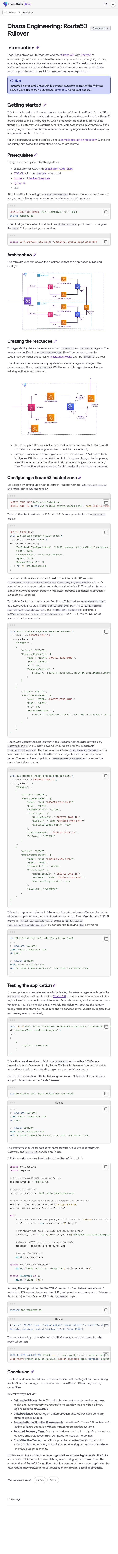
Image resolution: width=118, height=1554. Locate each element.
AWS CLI (19, 173)
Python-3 (19, 182)
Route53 (86, 54)
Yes (42, 1480)
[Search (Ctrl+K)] (106, 4)
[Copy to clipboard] (106, 212)
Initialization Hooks (61, 356)
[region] (59, 504)
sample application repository (79, 139)
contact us (61, 89)
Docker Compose (39, 178)
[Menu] (113, 4)
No (55, 1480)
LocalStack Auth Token (59, 168)
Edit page (15, 1499)
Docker (18, 178)
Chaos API (67, 54)
